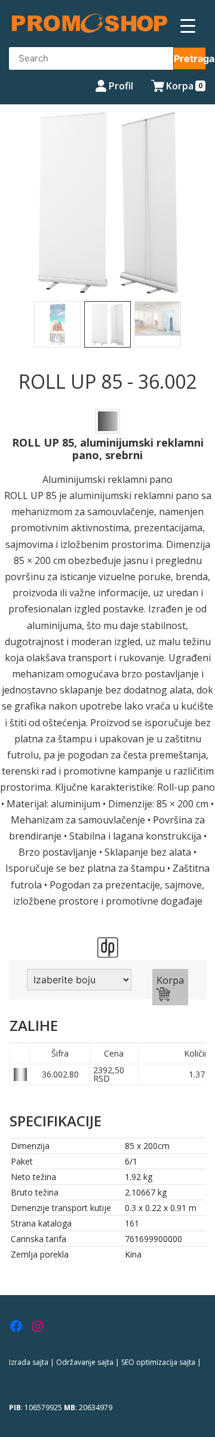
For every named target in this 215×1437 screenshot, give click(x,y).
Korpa (170, 980)
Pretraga (190, 58)
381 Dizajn (26, 1373)
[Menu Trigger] (187, 25)
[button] (16, 226)
